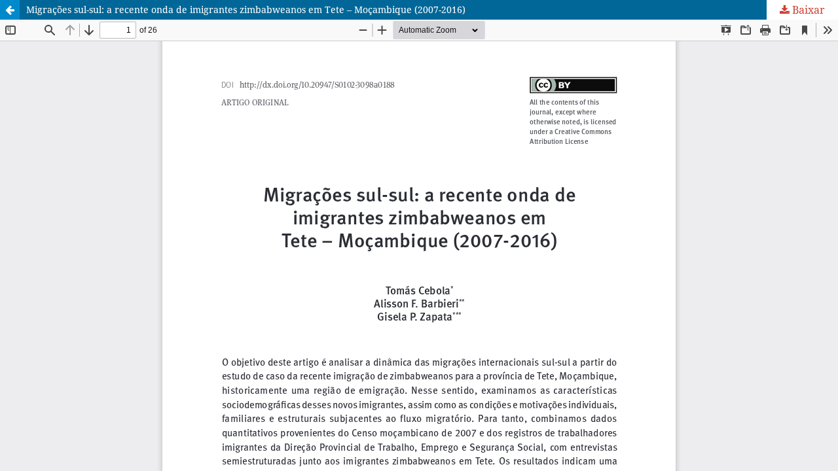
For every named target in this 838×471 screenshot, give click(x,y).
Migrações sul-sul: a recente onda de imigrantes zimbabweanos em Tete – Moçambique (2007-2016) (245, 9)
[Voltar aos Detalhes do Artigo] (10, 10)
